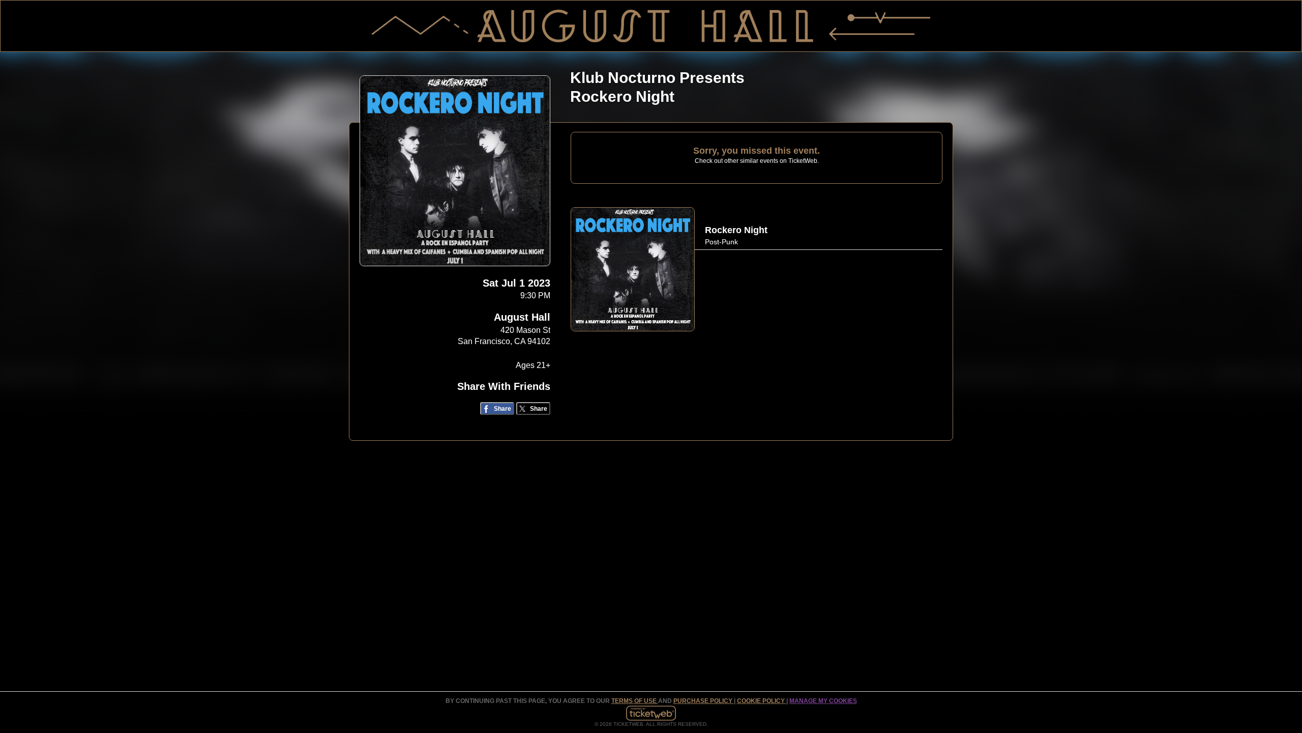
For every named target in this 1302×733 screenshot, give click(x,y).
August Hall (522, 317)
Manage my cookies (823, 700)
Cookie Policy (761, 700)
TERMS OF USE (634, 700)
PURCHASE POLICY (703, 700)
